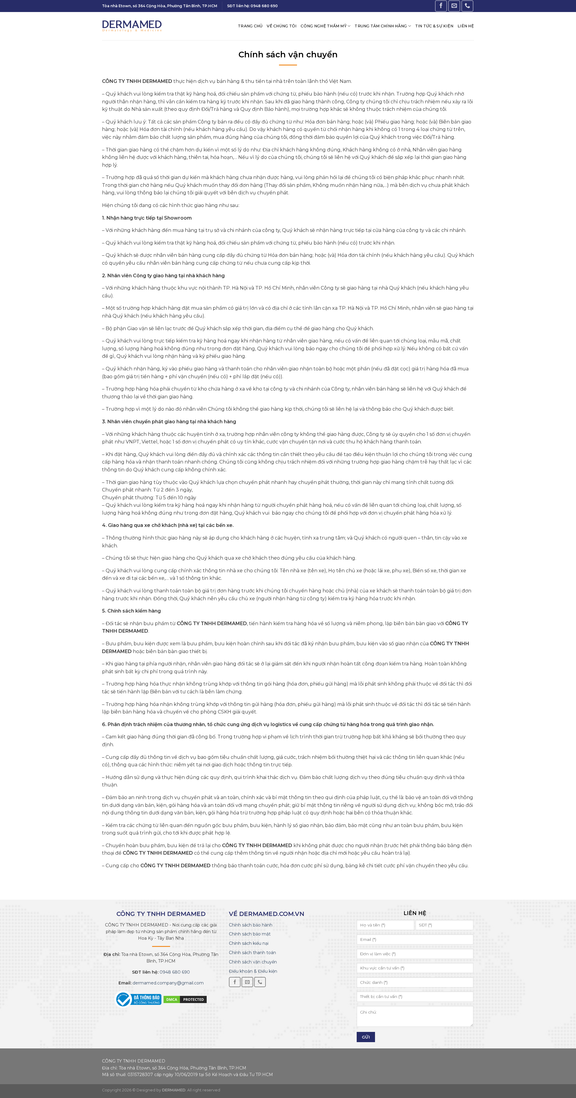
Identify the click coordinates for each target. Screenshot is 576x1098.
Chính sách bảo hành (250, 925)
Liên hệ (466, 26)
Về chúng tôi (281, 26)
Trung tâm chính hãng (381, 26)
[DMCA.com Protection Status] (185, 999)
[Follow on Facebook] (441, 6)
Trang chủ (250, 26)
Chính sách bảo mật (250, 934)
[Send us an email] (454, 6)
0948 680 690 (174, 972)
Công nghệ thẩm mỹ (323, 26)
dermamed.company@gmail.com (167, 983)
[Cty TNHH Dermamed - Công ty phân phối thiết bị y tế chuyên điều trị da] (132, 26)
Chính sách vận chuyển (253, 962)
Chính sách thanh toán (252, 952)
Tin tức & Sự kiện (434, 26)
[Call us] (467, 6)
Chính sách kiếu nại (248, 943)
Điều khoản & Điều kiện (253, 971)
